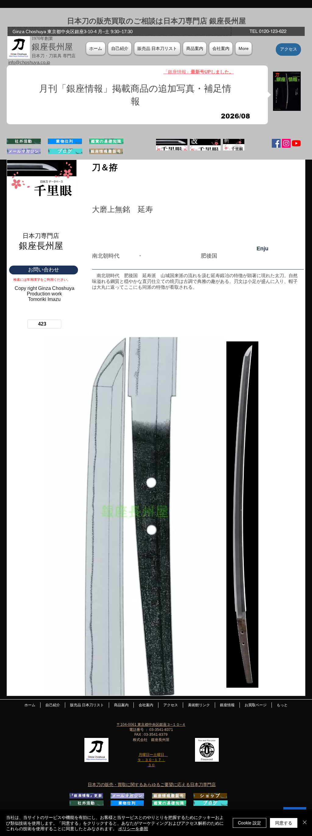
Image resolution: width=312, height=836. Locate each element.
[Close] (304, 822)
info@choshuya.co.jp (29, 62)
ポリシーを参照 (133, 828)
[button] (221, 48)
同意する (283, 823)
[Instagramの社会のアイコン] (286, 143)
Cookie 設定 (249, 823)
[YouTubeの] (296, 143)
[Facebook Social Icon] (276, 143)
